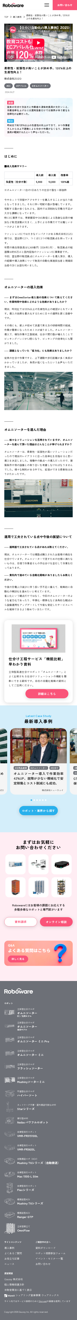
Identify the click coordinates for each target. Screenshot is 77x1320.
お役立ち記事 (11, 1258)
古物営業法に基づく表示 (18, 1290)
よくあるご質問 (13, 1253)
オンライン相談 (56, 922)
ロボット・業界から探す (38, 810)
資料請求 (21, 922)
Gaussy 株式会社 (13, 1279)
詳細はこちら (47, 694)
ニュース (9, 1264)
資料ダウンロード (45, 1248)
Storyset (43, 1301)
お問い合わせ (64, 5)
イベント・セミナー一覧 (49, 1258)
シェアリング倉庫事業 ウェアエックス (37, 1295)
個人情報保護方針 (14, 1284)
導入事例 (17, 16)
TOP (6, 16)
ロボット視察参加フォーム (50, 1253)
